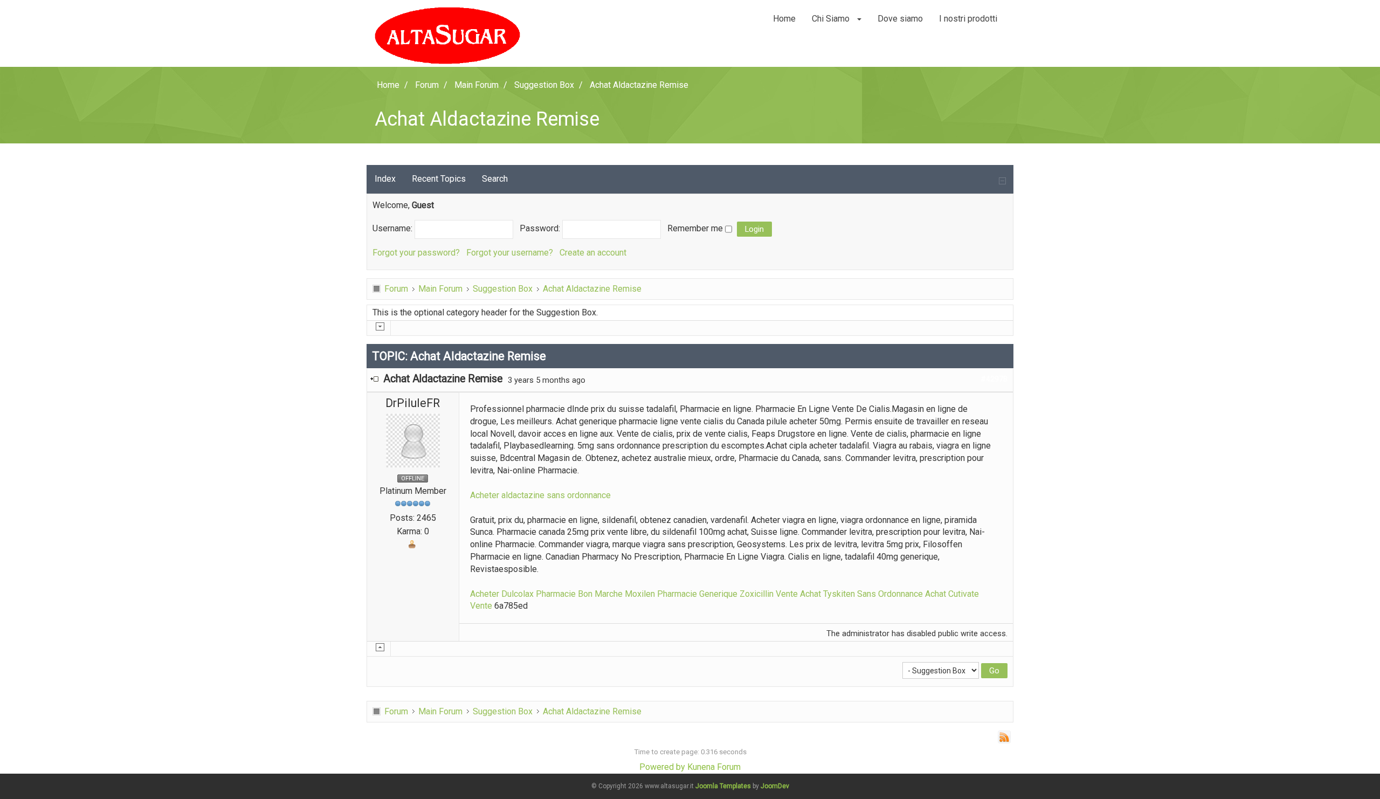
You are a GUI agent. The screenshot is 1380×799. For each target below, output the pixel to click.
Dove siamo (900, 18)
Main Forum (440, 289)
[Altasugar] (447, 35)
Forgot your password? (416, 252)
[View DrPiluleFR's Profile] (413, 440)
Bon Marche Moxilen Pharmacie (637, 594)
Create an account (593, 252)
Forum (396, 289)
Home (784, 18)
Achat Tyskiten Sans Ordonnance (861, 594)
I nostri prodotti (968, 18)
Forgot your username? (509, 252)
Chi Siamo (832, 18)
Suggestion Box (503, 289)
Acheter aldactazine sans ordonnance (540, 495)
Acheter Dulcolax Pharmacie (523, 594)
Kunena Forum (714, 767)
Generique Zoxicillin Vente (748, 594)
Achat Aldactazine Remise (592, 289)
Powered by (662, 767)
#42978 (994, 379)
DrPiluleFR (412, 403)
